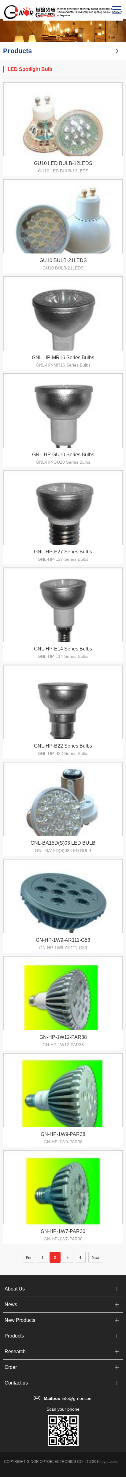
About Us (15, 1288)
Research (15, 1351)
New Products (20, 1320)
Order (11, 1367)
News (11, 1304)
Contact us (16, 1382)
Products (14, 1335)
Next (95, 1257)
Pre (28, 1257)
